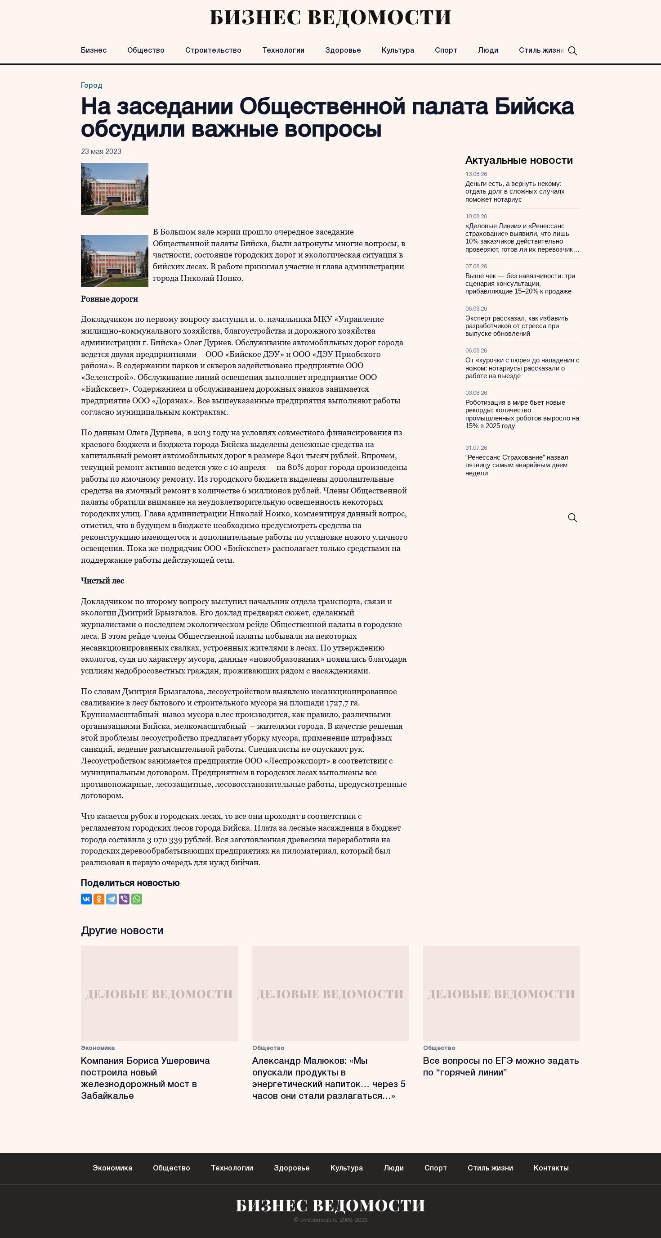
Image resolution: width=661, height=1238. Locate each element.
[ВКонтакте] (86, 899)
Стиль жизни (541, 51)
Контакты (551, 1169)
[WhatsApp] (136, 899)
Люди (488, 51)
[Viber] (124, 899)
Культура (398, 51)
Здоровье (343, 51)
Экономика (98, 1048)
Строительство (213, 51)
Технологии (283, 51)
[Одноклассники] (99, 899)
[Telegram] (111, 899)
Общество (146, 51)
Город (92, 86)
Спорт (446, 51)
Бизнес (94, 51)
